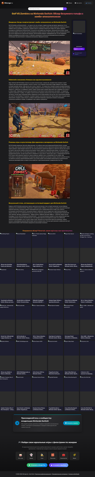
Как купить (79, 3)
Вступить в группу (72, 423)
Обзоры (70, 3)
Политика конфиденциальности (43, 474)
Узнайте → (77, 54)
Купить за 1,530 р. (79, 49)
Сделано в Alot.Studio (73, 474)
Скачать (89, 3)
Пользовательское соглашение (60, 474)
